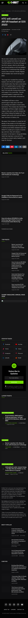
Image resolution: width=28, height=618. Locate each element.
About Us (6, 609)
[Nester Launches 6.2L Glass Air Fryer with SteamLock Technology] (14, 164)
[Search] (23, 2)
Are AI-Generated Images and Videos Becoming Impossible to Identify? (18, 552)
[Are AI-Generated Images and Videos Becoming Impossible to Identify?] (6, 552)
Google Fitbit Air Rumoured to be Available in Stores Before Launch (19, 255)
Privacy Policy (14, 387)
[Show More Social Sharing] (10, 35)
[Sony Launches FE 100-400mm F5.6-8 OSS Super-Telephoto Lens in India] (6, 286)
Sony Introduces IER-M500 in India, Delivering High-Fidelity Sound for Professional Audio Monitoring (12, 220)
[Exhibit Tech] (13, 2)
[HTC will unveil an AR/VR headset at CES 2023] (14, 54)
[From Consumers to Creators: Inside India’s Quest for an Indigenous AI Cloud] (6, 531)
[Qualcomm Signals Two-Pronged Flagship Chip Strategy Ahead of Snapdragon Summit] (6, 276)
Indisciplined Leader (7, 464)
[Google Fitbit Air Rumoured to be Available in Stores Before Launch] (14, 187)
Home (3, 11)
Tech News (8, 11)
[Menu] (3, 2)
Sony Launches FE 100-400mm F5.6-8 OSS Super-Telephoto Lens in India (19, 286)
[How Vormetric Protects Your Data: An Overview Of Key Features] (6, 542)
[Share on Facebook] (3, 35)
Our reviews (4, 501)
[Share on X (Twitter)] (5, 35)
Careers (13, 609)
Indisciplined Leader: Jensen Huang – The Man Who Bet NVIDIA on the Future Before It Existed (15, 468)
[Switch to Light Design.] (25, 2)
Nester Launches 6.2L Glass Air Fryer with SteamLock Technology (18, 246)
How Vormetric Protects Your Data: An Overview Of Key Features (19, 541)
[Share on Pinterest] (8, 35)
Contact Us (20, 609)
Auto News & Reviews (7, 412)
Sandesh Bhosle (6, 29)
